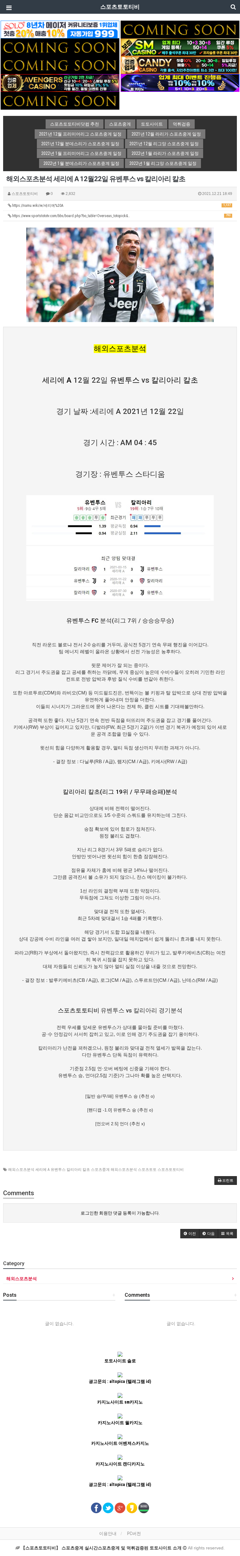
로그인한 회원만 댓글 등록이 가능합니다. (120, 1212)
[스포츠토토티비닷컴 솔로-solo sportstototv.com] (60, 29)
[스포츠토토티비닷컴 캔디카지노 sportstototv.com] (180, 64)
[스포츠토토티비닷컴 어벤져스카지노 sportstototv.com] (60, 82)
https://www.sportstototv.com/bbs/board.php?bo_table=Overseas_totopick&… (121, 216)
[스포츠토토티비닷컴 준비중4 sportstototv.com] (60, 64)
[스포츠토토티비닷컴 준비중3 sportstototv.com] (60, 100)
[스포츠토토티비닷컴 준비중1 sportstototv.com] (180, 29)
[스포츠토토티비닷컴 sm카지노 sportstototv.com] (180, 46)
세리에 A (57, 380)
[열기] (7, 7)
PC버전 (134, 1533)
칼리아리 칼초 (174, 380)
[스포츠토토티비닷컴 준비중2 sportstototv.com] (60, 46)
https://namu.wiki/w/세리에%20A (121, 205)
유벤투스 (125, 380)
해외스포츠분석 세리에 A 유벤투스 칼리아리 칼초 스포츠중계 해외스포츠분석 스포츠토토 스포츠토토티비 (96, 1169)
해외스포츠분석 (120, 348)
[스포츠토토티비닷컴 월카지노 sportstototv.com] (180, 82)
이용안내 (108, 1533)
